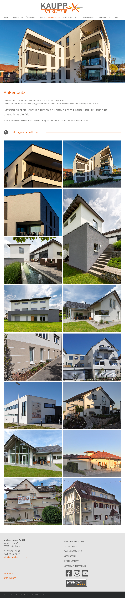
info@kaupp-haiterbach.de (16, 557)
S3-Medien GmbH (41, 595)
